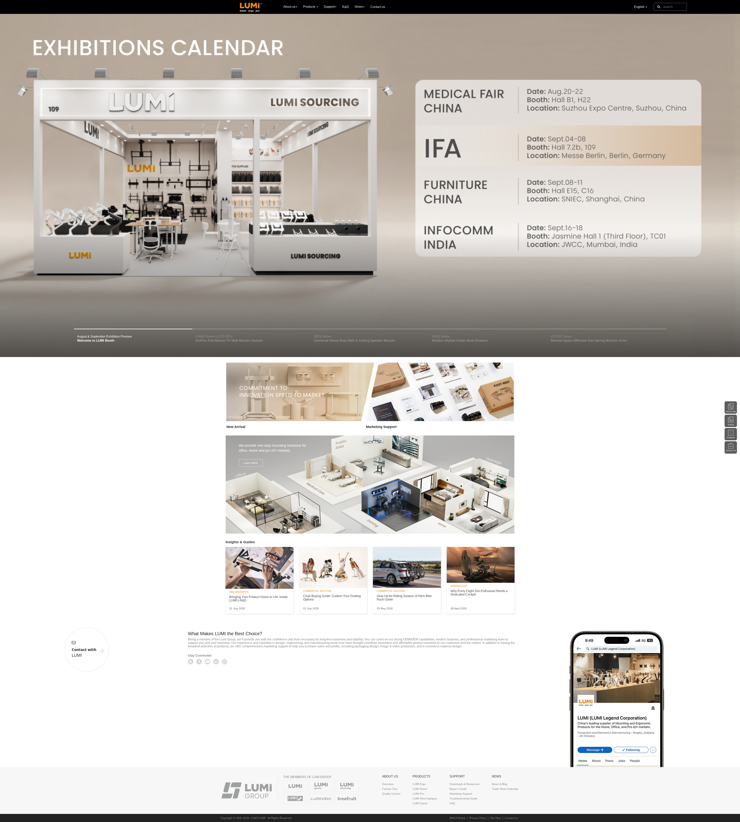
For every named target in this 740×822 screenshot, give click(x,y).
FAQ (452, 803)
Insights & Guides (240, 542)
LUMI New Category (425, 798)
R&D (345, 6)
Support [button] (329, 6)
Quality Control (391, 793)
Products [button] (309, 6)
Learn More (251, 462)
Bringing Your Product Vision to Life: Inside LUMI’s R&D (258, 598)
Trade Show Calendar (505, 788)
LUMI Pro (418, 793)
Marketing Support (381, 427)
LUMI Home (420, 788)
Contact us (377, 6)
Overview (388, 784)
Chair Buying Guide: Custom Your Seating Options (332, 597)
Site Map (495, 817)
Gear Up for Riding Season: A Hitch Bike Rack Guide (404, 597)
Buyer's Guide (458, 788)
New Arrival (235, 427)
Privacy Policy (477, 817)
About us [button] (289, 6)
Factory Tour (390, 788)
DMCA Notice (457, 817)
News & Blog (499, 784)
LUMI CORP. (258, 817)
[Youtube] (207, 661)
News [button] (359, 6)
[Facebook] (199, 661)
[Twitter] (190, 661)
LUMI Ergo (419, 784)
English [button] (639, 6)
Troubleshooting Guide (463, 798)
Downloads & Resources (464, 784)
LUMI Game (420, 803)
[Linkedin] (216, 661)
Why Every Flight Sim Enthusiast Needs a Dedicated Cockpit (479, 592)
